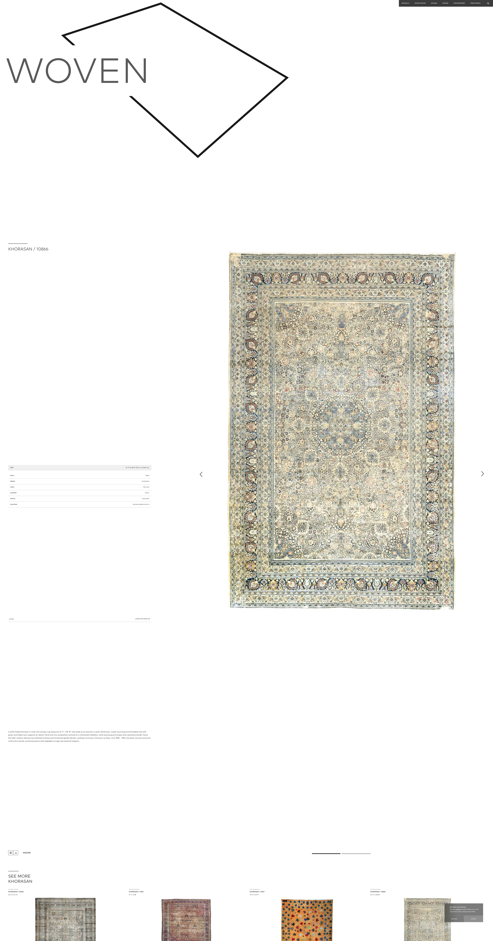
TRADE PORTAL (475, 3)
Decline (454, 919)
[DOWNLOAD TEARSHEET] (15, 853)
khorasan (145, 481)
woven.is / (405, 3)
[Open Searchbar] (488, 3)
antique (434, 3)
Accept (473, 919)
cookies (458, 909)
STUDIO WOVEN (420, 3)
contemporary (459, 3)
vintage (445, 3)
